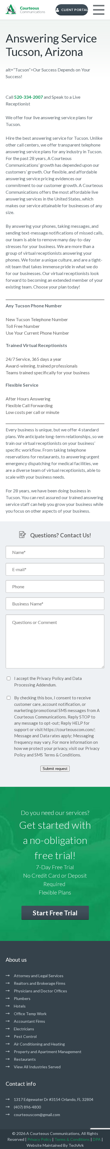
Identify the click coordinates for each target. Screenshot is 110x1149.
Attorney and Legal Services (38, 975)
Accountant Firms (29, 1021)
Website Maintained (44, 1145)
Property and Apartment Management (48, 1051)
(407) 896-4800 (27, 1107)
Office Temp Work (30, 1013)
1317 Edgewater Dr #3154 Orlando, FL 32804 (53, 1099)
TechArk (76, 1145)
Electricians (24, 1028)
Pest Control (25, 1036)
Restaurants (25, 1059)
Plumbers (22, 998)
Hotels (20, 1006)
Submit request (55, 769)
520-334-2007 (28, 97)
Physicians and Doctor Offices (40, 990)
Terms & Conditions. (62, 754)
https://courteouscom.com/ (69, 729)
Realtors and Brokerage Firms (39, 983)
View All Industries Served (37, 1066)
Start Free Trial (55, 913)
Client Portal (74, 10)
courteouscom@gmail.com (37, 1114)
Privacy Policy (50, 678)
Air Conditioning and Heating (39, 1044)
